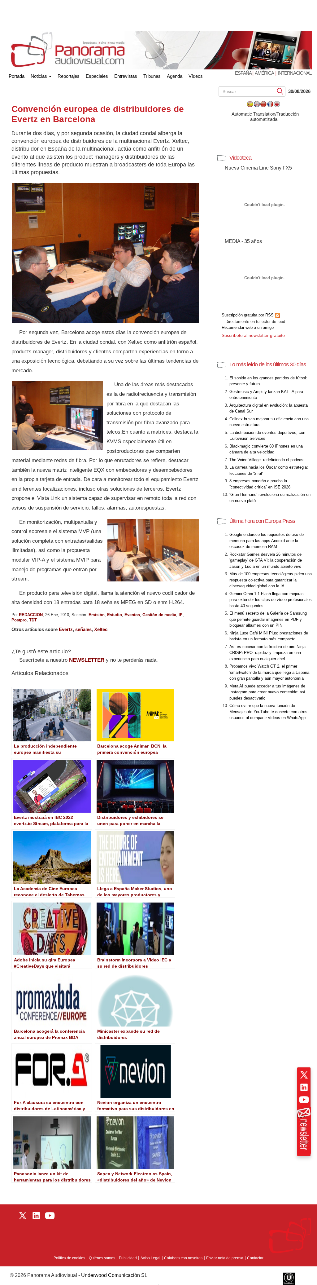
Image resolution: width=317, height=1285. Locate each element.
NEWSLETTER (86, 660)
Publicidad (128, 1258)
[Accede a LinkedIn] (304, 1087)
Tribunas (152, 76)
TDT (33, 620)
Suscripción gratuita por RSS (248, 315)
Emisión (97, 614)
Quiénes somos (102, 1258)
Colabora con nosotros (183, 1258)
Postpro (19, 620)
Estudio (114, 614)
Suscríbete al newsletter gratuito (253, 335)
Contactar (255, 1258)
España (243, 73)
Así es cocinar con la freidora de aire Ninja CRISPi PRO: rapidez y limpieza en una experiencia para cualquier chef (267, 652)
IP (181, 614)
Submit (280, 91)
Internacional (294, 73)
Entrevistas (125, 76)
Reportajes (69, 76)
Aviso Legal (150, 1258)
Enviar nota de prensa (224, 1258)
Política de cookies (69, 1258)
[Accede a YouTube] (304, 1100)
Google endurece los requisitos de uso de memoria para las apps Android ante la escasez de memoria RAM (266, 540)
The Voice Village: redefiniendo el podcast (267, 459)
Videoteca (240, 158)
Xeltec (100, 629)
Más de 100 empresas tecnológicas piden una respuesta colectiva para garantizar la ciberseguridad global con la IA (270, 580)
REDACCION (31, 614)
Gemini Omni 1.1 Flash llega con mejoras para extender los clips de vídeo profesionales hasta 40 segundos (270, 599)
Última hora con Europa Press (262, 521)
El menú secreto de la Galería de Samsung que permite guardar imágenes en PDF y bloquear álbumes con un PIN (268, 619)
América (264, 73)
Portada (16, 74)
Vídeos (196, 76)
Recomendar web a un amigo (248, 327)
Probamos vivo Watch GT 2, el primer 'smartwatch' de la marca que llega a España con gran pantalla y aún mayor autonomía (269, 672)
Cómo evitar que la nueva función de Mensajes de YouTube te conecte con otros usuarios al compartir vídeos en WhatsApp (268, 711)
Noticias (39, 76)
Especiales (97, 76)
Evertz (66, 629)
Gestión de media (159, 614)
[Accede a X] (304, 1075)
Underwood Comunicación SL (114, 1275)
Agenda (174, 76)
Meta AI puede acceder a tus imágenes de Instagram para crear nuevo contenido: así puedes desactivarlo (267, 692)
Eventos (132, 614)
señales (83, 629)
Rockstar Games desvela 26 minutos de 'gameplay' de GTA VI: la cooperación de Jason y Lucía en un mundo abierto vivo (265, 560)
